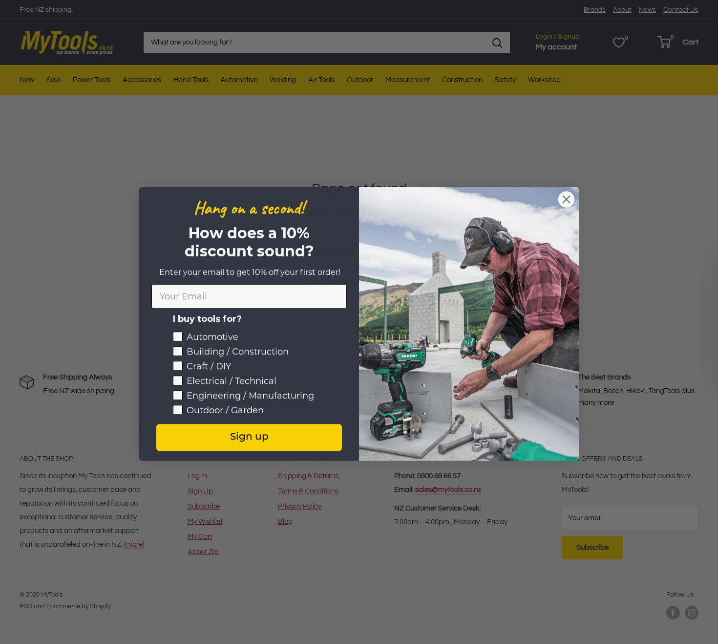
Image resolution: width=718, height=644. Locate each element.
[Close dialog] (566, 197)
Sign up (249, 436)
